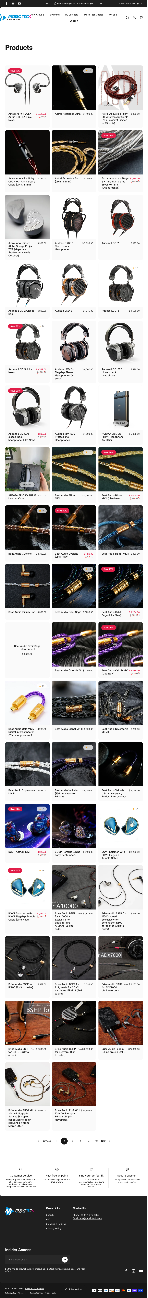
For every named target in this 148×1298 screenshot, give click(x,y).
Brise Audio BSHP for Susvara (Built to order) (64, 1042)
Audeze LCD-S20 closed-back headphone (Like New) (21, 432)
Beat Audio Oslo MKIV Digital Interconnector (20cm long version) (21, 724)
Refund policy (10, 1287)
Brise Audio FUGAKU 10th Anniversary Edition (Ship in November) (65, 1106)
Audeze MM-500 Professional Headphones (64, 432)
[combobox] (131, 3)
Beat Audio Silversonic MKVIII (113, 722)
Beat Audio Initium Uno (21, 605)
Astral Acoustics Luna (67, 113)
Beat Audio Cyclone (20, 547)
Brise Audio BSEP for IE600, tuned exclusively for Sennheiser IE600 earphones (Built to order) (112, 911)
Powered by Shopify (34, 1282)
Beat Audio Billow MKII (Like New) (110, 492)
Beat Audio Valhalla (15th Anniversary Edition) (65, 784)
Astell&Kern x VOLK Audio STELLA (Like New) (20, 116)
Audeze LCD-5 (109, 307)
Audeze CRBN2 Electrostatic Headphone (63, 244)
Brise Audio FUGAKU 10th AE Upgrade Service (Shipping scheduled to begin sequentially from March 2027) (20, 1110)
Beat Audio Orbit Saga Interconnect (27, 641)
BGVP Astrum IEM (19, 842)
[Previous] (47, 3)
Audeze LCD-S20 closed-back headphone (110, 368)
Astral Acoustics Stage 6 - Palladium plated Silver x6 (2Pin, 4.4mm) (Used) (113, 181)
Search (50, 1208)
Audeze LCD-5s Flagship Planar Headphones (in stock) (63, 370)
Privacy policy (23, 1287)
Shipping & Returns (56, 1217)
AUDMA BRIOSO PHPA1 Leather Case (20, 492)
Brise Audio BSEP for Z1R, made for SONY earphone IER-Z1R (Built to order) (66, 978)
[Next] (101, 3)
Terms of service (36, 1287)
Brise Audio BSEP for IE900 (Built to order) (20, 975)
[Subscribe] (65, 1253)
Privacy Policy (53, 1222)
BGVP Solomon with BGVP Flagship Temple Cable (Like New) (20, 908)
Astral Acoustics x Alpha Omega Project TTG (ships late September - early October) (21, 247)
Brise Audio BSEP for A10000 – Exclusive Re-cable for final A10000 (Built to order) (64, 911)
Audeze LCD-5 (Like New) (20, 367)
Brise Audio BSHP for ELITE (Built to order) (17, 1040)
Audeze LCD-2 (108, 240)
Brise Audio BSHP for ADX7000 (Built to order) (109, 978)
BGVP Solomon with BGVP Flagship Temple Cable (111, 845)
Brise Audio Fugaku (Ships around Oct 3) (112, 1039)
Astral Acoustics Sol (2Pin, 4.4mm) (66, 178)
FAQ (48, 1213)
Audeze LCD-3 (63, 307)
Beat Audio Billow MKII (64, 492)
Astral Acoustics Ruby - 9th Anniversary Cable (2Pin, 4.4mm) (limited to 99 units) (113, 117)
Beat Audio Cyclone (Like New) (65, 549)
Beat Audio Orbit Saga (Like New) (110, 607)
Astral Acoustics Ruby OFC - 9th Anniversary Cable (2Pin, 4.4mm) (21, 180)
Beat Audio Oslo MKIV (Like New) (110, 665)
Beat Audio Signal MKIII (64, 722)
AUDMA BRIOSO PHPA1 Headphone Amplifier (111, 432)
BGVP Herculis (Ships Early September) (66, 844)
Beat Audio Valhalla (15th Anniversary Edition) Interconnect (112, 784)
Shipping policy (51, 1287)
